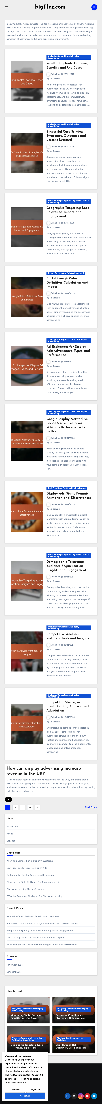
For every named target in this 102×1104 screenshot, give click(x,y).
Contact (11, 841)
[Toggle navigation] (7, 7)
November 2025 (15, 965)
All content (12, 826)
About (10, 833)
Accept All (25, 1096)
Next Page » (91, 807)
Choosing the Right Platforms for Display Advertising (67, 340)
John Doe (55, 74)
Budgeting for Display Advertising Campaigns (30, 875)
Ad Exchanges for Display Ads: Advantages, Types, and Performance (68, 351)
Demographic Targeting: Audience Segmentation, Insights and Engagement (66, 566)
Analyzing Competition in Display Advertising (63, 57)
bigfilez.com (50, 7)
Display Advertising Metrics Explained (66, 273)
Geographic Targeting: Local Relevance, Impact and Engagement (68, 212)
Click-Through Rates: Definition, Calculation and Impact (67, 282)
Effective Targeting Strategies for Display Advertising (68, 202)
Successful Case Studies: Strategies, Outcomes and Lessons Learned (66, 136)
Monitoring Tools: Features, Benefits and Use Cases (33, 916)
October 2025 (14, 972)
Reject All (35, 1090)
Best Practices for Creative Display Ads (67, 488)
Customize (15, 1090)
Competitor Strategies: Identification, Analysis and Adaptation (67, 706)
